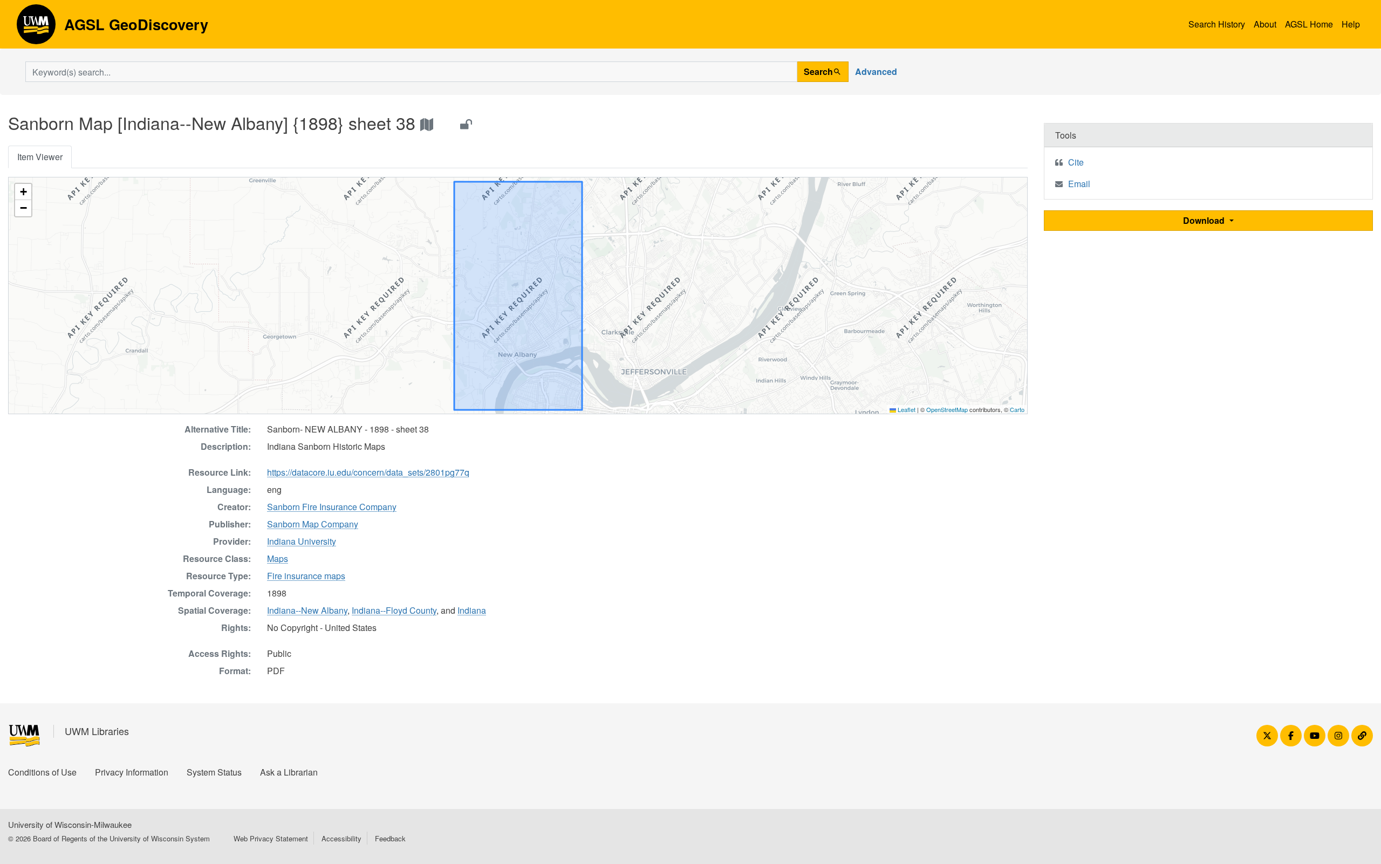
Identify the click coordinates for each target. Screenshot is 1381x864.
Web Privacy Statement (271, 838)
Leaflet (905, 409)
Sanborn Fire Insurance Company (331, 506)
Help (1351, 24)
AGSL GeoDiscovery (36, 28)
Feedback (390, 838)
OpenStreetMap (947, 409)
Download (1205, 220)
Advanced (876, 71)
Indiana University (301, 541)
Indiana (471, 610)
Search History (1216, 24)
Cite (1076, 162)
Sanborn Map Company (312, 524)
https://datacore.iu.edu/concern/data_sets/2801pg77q (368, 472)
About (1265, 24)
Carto (1017, 409)
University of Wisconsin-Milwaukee (70, 824)
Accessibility (341, 838)
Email (1079, 183)
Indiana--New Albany (307, 610)
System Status (214, 772)
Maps (277, 558)
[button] (23, 192)
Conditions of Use (42, 772)
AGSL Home (1309, 24)
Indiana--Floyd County (394, 610)
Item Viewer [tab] (40, 156)
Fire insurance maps (306, 576)
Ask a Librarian (289, 772)
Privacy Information (131, 772)
